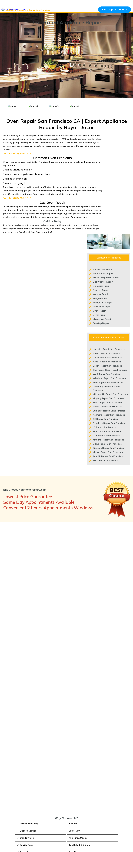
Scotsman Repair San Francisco (109, 431)
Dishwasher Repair (103, 281)
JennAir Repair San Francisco (108, 456)
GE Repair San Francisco (105, 419)
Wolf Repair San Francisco (107, 374)
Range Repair (100, 298)
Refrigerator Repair (103, 302)
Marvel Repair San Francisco (108, 452)
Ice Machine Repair (103, 269)
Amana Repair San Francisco (108, 353)
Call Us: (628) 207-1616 (114, 9)
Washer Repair (101, 294)
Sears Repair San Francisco (107, 402)
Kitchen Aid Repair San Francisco (110, 394)
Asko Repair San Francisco (107, 361)
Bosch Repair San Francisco (107, 365)
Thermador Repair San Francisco (110, 370)
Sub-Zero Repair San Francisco (109, 410)
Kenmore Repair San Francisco (109, 414)
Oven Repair (99, 310)
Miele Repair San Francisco (107, 460)
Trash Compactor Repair (106, 277)
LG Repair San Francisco (105, 427)
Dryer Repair (99, 315)
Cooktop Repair (101, 323)
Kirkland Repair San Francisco (108, 439)
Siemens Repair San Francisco (108, 448)
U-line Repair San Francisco (107, 443)
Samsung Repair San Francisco (109, 382)
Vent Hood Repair (102, 306)
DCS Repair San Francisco (106, 435)
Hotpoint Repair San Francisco (109, 349)
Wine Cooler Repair (103, 273)
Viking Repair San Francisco (107, 406)
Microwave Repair (102, 319)
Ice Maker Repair (101, 286)
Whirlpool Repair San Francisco (109, 378)
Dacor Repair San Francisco (107, 357)
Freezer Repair (100, 290)
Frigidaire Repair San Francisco (109, 423)
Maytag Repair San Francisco (108, 398)
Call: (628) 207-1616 (66, 47)
